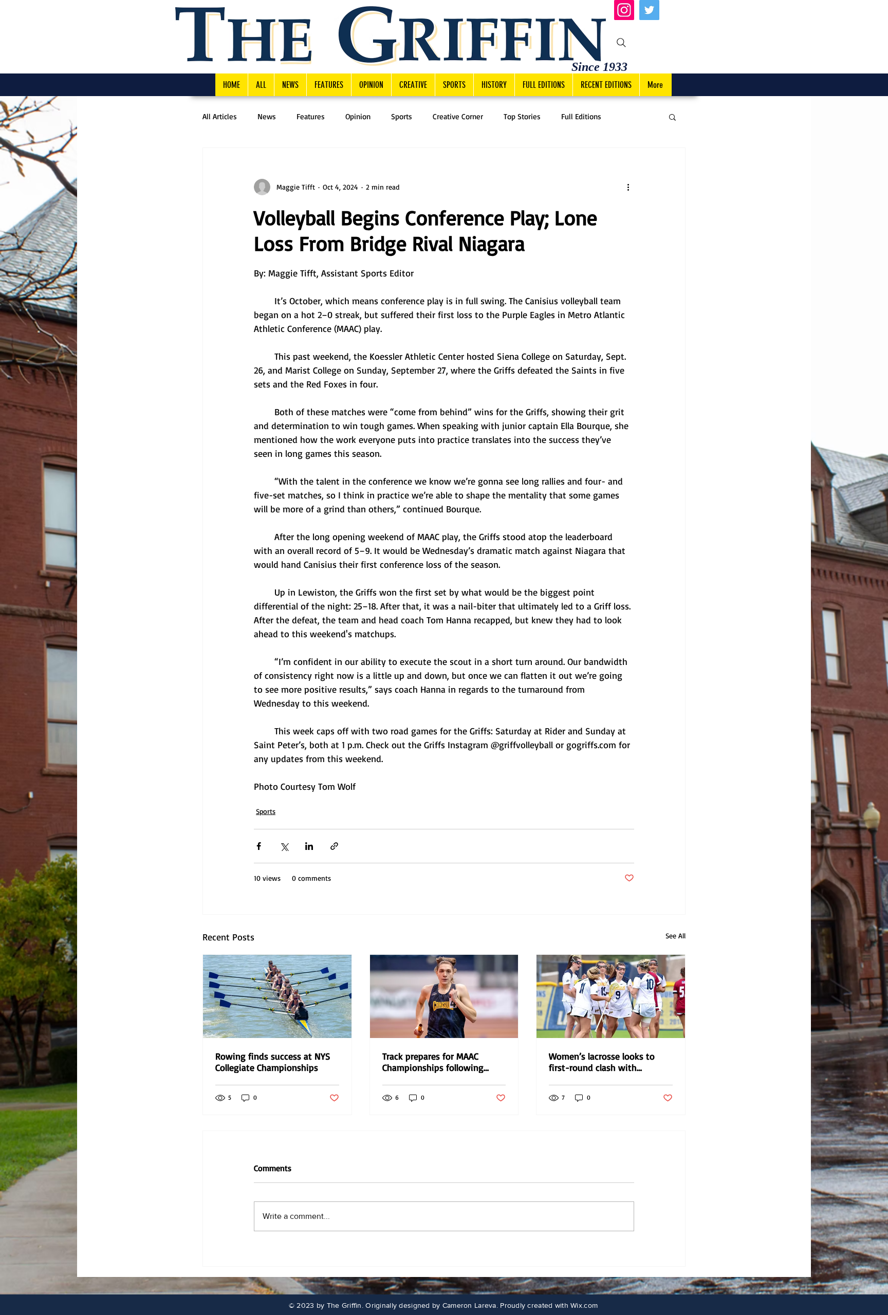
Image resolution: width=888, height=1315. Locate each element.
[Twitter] (649, 10)
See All (675, 935)
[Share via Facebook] (259, 846)
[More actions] (628, 187)
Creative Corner (458, 116)
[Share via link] (334, 846)
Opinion (358, 116)
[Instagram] (624, 10)
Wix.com (584, 1305)
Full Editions (581, 116)
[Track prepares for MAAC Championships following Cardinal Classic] (444, 996)
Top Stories (522, 116)
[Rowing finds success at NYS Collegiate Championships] (277, 996)
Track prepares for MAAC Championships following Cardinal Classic (433, 1061)
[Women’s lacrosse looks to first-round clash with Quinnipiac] (610, 996)
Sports (401, 116)
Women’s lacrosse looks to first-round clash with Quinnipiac (602, 1061)
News (266, 116)
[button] (672, 117)
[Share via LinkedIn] (309, 846)
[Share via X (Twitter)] (284, 846)
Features (311, 116)
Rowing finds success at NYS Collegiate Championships (272, 1061)
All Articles (219, 116)
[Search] (621, 42)
